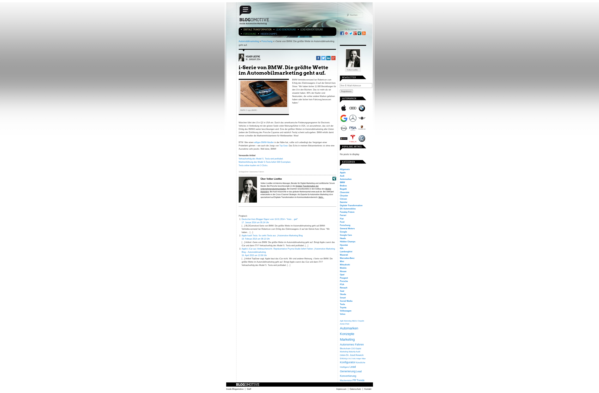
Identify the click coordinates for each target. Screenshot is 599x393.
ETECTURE (351, 358)
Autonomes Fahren (256, 172)
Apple (344, 108)
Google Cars (346, 235)
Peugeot (344, 278)
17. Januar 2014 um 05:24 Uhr (255, 222)
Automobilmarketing (249, 41)
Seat (342, 291)
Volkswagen (362, 138)
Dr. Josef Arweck (355, 355)
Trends (361, 380)
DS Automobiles (348, 209)
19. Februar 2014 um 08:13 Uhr (256, 239)
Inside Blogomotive (234, 389)
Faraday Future (347, 212)
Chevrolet (344, 192)
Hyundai (344, 245)
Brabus (343, 186)
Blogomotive (256, 16)
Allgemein (345, 169)
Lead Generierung (286, 29)
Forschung (249, 33)
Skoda (343, 294)
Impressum (341, 389)
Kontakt (367, 389)
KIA (341, 248)
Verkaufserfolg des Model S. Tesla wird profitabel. (261, 159)
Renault (343, 288)
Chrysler (344, 195)
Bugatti (343, 189)
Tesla (353, 138)
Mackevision (346, 380)
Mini (362, 118)
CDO (353, 349)
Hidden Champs (269, 33)
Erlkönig (343, 358)
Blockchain (345, 348)
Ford (342, 222)
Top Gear (283, 145)
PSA (353, 128)
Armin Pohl (344, 324)
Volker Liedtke (253, 56)
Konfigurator (347, 362)
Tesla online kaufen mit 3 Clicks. (253, 165)
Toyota (343, 307)
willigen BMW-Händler (264, 142)
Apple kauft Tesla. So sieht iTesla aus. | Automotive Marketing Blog (272, 235)
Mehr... (321, 197)
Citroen (343, 199)
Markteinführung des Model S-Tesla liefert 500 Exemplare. (265, 162)
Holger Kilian (361, 358)
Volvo (342, 314)
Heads (343, 238)
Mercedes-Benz (353, 118)
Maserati (344, 255)
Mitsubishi (345, 265)
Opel (344, 128)
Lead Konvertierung (311, 29)
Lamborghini (346, 251)
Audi (353, 108)
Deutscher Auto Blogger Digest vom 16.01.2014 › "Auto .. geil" (270, 219)
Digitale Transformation (257, 29)
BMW (362, 108)
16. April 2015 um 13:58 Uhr (254, 255)
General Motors (347, 228)
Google (344, 118)
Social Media (346, 301)
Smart (344, 138)
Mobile (343, 268)
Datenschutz (355, 389)
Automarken (346, 179)
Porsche (362, 128)
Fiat (341, 219)
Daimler (343, 202)
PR (354, 380)
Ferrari (343, 215)
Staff (249, 389)
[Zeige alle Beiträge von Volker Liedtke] (241, 60)
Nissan (343, 271)
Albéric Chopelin (358, 321)
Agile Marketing (345, 321)
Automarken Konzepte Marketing (349, 333)
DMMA (343, 355)
